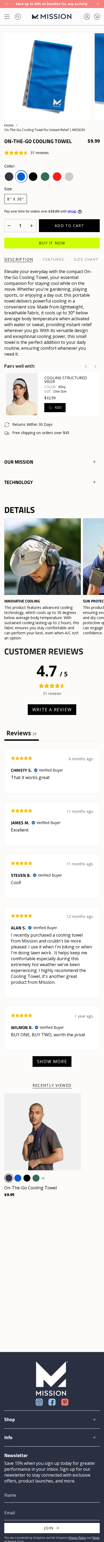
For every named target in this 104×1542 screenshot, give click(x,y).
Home (9, 125)
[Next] (97, 4)
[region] (52, 579)
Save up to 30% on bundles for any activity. (52, 4)
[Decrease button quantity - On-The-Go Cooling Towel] (10, 225)
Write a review (52, 710)
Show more (52, 1061)
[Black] (26, 1178)
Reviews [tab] (21, 733)
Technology (18, 482)
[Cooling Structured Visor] (22, 394)
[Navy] (8, 1178)
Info (8, 1437)
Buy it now (52, 242)
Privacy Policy (77, 1538)
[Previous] (6, 4)
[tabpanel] (52, 910)
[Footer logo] (52, 1378)
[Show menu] (7, 16)
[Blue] (17, 1178)
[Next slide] (95, 366)
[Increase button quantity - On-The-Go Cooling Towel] (29, 225)
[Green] (36, 1178)
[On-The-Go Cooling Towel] (42, 1131)
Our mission (18, 461)
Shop (9, 1419)
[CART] (97, 16)
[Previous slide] (86, 366)
